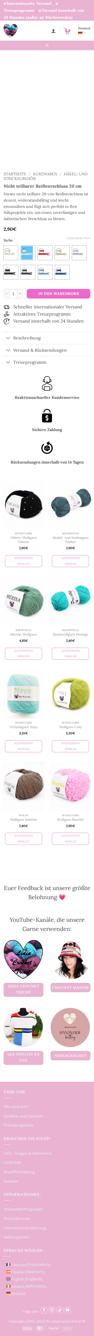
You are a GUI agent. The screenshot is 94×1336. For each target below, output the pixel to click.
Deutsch (84, 28)
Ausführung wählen (23, 561)
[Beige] (62, 253)
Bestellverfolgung (19, 1171)
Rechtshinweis (17, 1218)
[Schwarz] (11, 272)
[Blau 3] (62, 272)
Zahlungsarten (17, 1236)
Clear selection (78, 238)
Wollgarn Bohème (23, 820)
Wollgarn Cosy (70, 727)
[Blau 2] (45, 272)
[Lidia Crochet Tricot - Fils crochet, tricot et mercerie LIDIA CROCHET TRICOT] (17, 31)
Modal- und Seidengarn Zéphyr (70, 540)
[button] (67, 31)
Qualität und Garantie (23, 1115)
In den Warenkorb (58, 293)
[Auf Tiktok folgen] (59, 1310)
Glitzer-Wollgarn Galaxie (24, 540)
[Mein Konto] (53, 30)
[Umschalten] (8, 338)
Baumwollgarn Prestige (70, 634)
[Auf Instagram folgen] (51, 1310)
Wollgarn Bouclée (70, 820)
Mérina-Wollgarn (23, 634)
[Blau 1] (28, 272)
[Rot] (45, 253)
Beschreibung (27, 338)
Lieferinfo (12, 1162)
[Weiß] (28, 253)
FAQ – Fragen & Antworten (28, 1153)
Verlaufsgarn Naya (23, 727)
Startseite (15, 174)
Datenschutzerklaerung (25, 1227)
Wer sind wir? (16, 1106)
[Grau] (79, 253)
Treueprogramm (18, 1125)
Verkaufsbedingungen (23, 1209)
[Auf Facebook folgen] (44, 1310)
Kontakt (11, 1181)
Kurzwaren (45, 174)
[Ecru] (11, 253)
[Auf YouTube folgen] (67, 1310)
